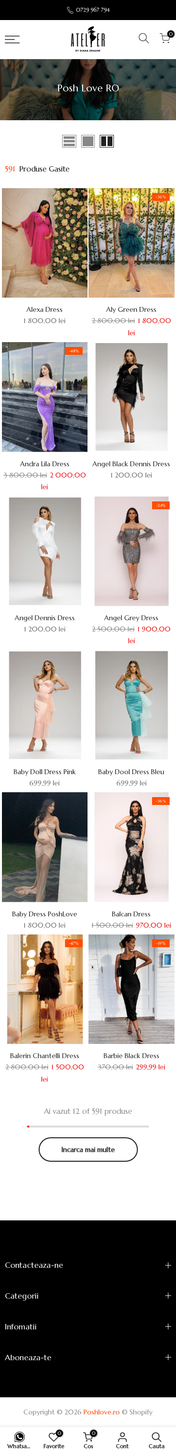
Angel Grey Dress (131, 617)
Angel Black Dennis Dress (131, 463)
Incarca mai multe (88, 1149)
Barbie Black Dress (131, 1055)
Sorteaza (157, 140)
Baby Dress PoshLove (44, 914)
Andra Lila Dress (44, 463)
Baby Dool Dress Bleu (131, 771)
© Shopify (137, 1412)
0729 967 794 (93, 9)
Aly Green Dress (131, 309)
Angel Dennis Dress (45, 617)
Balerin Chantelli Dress (44, 1055)
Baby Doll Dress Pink (45, 771)
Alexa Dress (44, 309)
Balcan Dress (131, 914)
